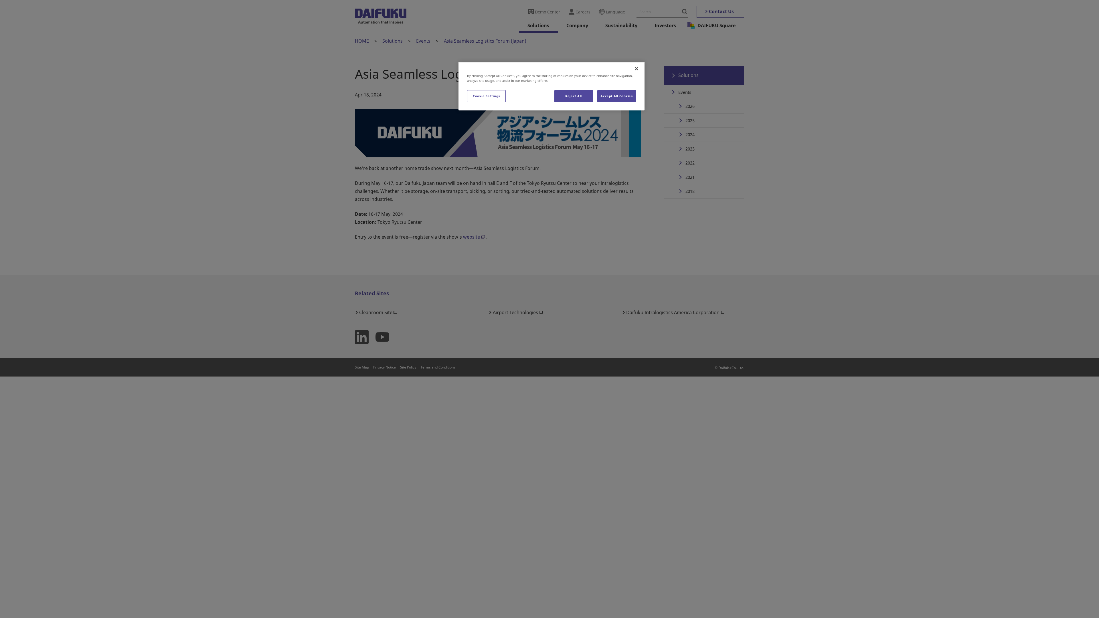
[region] (551, 86)
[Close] (636, 68)
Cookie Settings (486, 96)
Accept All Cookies (616, 96)
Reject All (573, 96)
